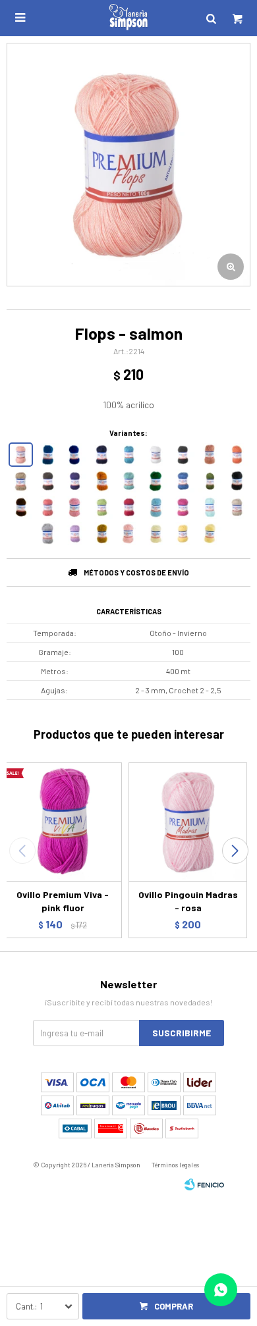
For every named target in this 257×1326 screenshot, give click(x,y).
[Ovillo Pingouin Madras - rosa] (187, 821)
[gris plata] (47, 533)
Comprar (173, 1306)
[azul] (182, 480)
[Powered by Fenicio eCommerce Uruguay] (204, 1184)
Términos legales (175, 1165)
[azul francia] (74, 454)
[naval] (101, 454)
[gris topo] (236, 480)
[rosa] (74, 507)
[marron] (47, 480)
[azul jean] (47, 454)
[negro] (182, 454)
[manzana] (101, 507)
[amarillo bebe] (209, 533)
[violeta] (74, 480)
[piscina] (128, 480)
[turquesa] (128, 454)
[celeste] (155, 507)
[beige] (20, 480)
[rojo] (128, 507)
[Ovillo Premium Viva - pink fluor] (62, 821)
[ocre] (101, 480)
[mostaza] (101, 533)
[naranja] (236, 454)
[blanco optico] (155, 454)
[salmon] (20, 454)
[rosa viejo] (209, 454)
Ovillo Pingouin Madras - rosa (188, 901)
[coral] (47, 507)
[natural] (155, 533)
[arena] (236, 507)
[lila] (74, 533)
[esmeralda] (209, 480)
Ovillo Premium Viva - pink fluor (62, 901)
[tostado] (20, 507)
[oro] (182, 533)
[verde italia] (155, 480)
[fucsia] (182, 507)
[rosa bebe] (128, 533)
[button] (235, 850)
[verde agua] (209, 507)
